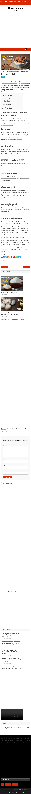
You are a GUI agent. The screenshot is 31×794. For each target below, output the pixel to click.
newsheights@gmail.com (15, 729)
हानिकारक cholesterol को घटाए (9, 103)
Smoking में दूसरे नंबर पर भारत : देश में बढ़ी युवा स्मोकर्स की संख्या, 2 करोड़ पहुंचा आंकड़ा (14, 429)
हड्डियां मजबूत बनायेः (7, 105)
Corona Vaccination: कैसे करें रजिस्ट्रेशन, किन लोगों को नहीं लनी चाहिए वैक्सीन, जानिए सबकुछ (27, 267)
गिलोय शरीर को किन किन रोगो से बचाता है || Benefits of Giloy (17, 237)
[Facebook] (2, 257)
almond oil (9, 260)
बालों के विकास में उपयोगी (7, 104)
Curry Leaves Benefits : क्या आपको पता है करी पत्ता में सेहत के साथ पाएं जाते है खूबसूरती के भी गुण (6, 267)
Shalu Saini (4, 316)
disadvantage (5, 261)
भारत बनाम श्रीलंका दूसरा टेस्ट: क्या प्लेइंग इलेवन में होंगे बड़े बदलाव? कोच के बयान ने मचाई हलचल (11, 635)
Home (9, 792)
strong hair (4, 263)
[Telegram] (19, 257)
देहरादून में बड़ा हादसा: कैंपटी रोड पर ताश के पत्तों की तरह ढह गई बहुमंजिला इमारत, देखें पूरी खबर (11, 668)
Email (4, 465)
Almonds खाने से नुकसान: (7, 108)
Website (4, 471)
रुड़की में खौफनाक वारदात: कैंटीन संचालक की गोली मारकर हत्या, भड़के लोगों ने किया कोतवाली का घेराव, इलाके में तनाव (11, 643)
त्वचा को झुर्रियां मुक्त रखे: (7, 107)
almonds (15, 260)
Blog (13, 792)
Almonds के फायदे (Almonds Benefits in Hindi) (12, 98)
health (11, 261)
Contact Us (24, 1)
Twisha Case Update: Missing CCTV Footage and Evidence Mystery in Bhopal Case (10, 651)
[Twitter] (5, 257)
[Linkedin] (11, 257)
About (19, 1)
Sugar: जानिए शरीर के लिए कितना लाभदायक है (9, 292)
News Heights (15, 8)
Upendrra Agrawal (7, 638)
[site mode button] (26, 49)
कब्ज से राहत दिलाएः (7, 101)
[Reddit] (8, 257)
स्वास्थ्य (3, 76)
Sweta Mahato (5, 79)
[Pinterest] (14, 257)
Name (4, 459)
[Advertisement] (15, 28)
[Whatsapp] (16, 257)
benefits (21, 260)
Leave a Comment (15, 79)
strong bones (18, 261)
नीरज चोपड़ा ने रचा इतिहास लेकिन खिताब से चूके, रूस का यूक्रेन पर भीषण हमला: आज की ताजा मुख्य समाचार (11, 660)
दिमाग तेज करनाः (6, 100)
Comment (5, 445)
